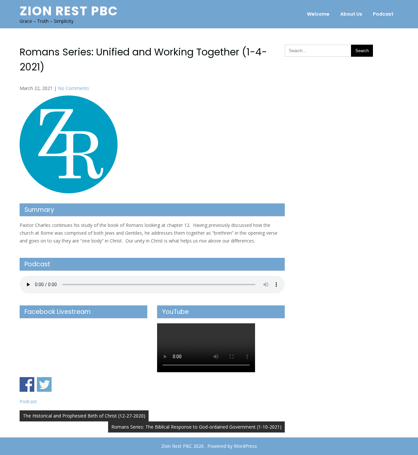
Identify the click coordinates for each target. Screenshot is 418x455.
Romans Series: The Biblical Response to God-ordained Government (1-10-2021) (196, 427)
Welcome (318, 14)
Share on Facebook (27, 384)
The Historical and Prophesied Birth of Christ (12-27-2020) (84, 416)
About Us (351, 14)
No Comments (73, 88)
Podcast (383, 14)
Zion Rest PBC (69, 11)
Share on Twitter (44, 384)
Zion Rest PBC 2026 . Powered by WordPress (209, 446)
